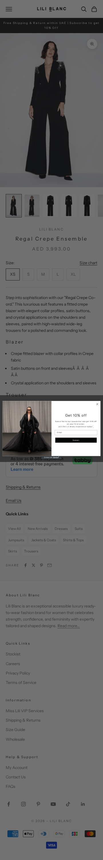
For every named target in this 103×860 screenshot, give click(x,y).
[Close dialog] (97, 404)
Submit (76, 440)
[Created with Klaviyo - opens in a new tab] (51, 457)
